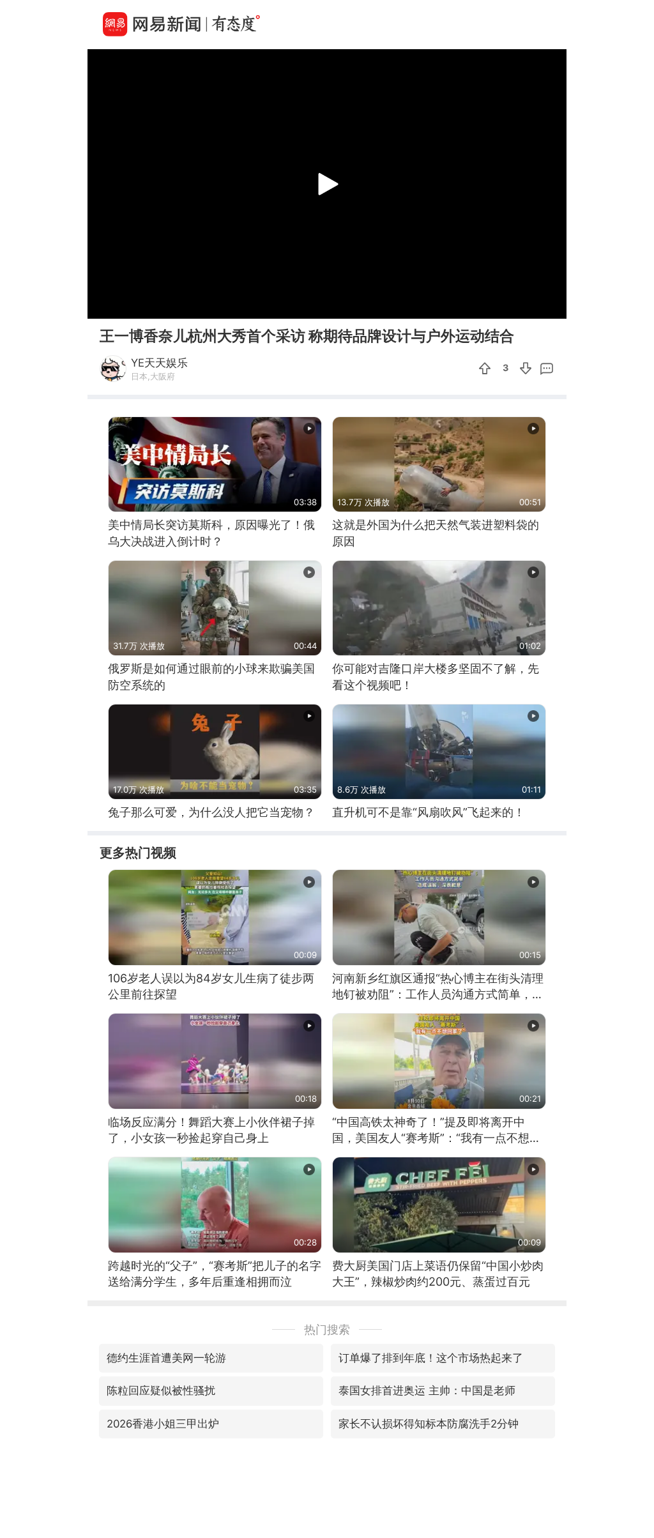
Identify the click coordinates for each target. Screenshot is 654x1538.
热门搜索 (327, 1329)
